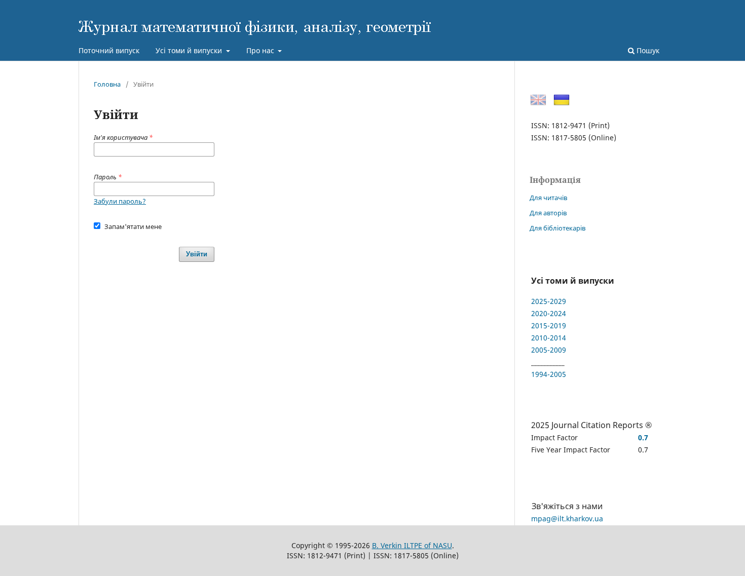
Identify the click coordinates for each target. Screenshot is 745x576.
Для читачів (548, 197)
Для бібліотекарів (557, 228)
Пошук (647, 50)
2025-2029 (548, 301)
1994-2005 (548, 374)
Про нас (261, 50)
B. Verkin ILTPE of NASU (412, 545)
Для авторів (548, 212)
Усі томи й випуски (190, 50)
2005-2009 (548, 350)
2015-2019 (548, 325)
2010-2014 (548, 337)
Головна (107, 84)
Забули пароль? (120, 201)
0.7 (643, 437)
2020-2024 (548, 313)
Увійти (196, 254)
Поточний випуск (109, 50)
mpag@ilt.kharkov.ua (567, 518)
